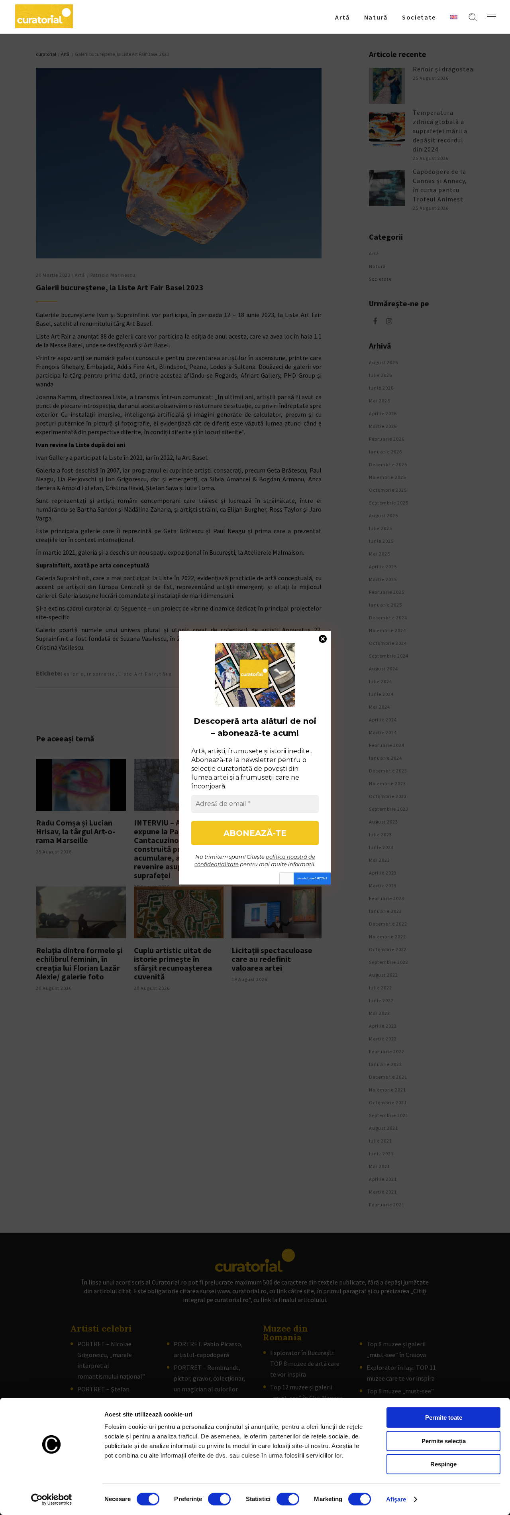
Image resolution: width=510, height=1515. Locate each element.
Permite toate (443, 1417)
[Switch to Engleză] (454, 16)
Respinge (443, 1464)
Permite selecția (444, 1441)
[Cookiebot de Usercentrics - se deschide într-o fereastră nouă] (51, 1499)
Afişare (396, 1499)
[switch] (219, 1499)
